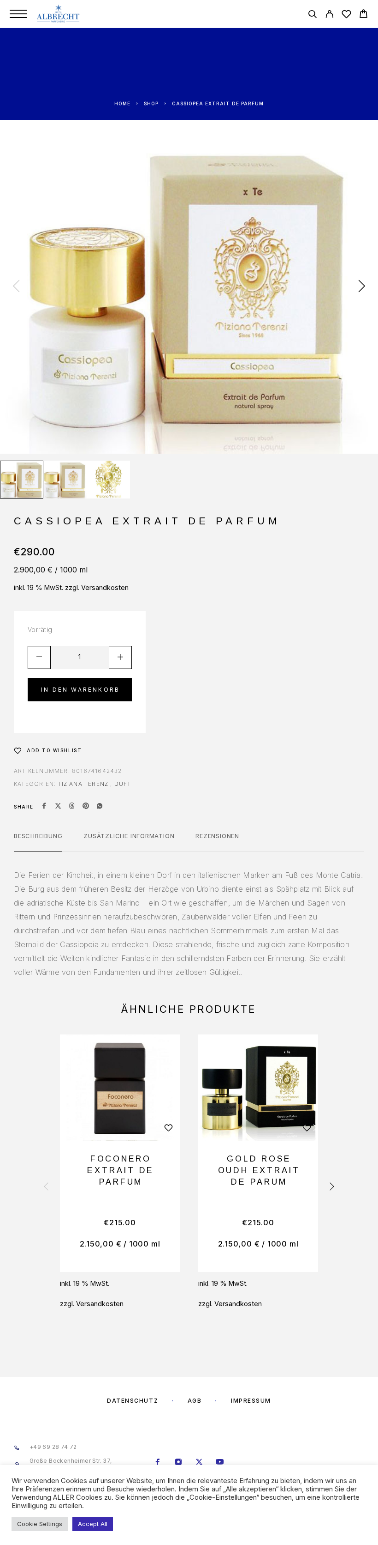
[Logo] (59, 14)
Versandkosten (105, 587)
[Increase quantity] (120, 657)
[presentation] (16, 287)
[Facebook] (158, 1463)
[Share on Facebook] (44, 806)
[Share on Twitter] (58, 806)
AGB (195, 1400)
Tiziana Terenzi (84, 783)
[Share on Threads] (72, 806)
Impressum (251, 1400)
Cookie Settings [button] (39, 1523)
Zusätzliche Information (128, 835)
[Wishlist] (346, 15)
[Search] (312, 15)
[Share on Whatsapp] (99, 806)
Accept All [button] (92, 1523)
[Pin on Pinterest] (86, 806)
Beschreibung (38, 835)
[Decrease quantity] (39, 657)
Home (122, 103)
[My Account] (329, 15)
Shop (151, 103)
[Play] (21, 480)
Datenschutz (132, 1400)
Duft (122, 783)
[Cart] (363, 15)
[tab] (38, 842)
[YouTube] (220, 1463)
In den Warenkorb (80, 689)
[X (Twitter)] (199, 1463)
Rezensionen (217, 835)
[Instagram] (178, 1463)
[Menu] (18, 14)
